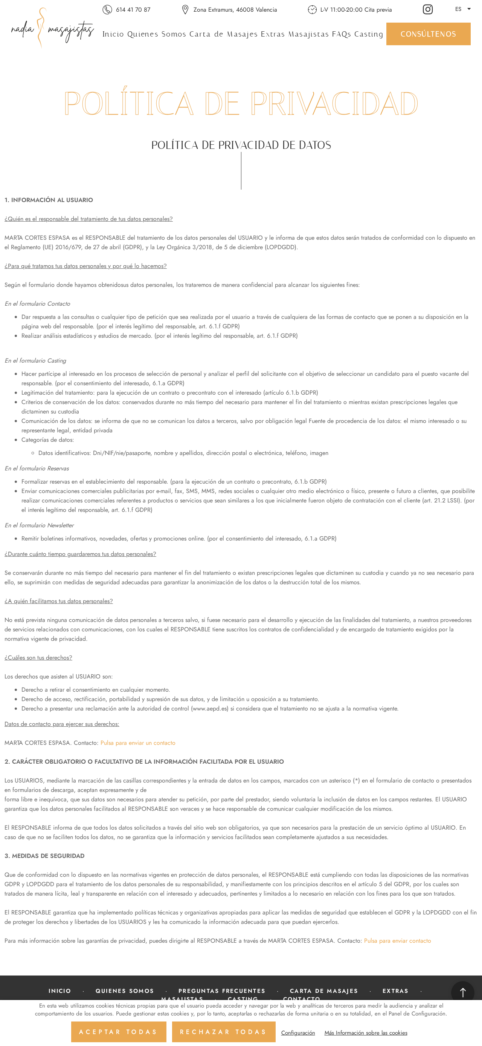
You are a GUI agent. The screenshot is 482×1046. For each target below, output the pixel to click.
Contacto (302, 999)
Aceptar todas (119, 1032)
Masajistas (308, 33)
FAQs (341, 33)
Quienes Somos (156, 33)
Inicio (113, 33)
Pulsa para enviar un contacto (138, 742)
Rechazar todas (224, 1032)
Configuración (298, 1033)
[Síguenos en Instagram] (429, 9)
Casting (369, 33)
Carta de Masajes (223, 33)
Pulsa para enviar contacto (397, 940)
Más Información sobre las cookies (366, 1033)
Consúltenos (428, 33)
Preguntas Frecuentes (221, 991)
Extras (273, 33)
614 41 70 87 (133, 9)
